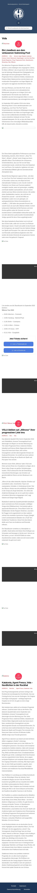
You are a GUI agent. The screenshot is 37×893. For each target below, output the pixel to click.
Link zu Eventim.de (19, 350)
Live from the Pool (29, 58)
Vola (9, 62)
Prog (13, 60)
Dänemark (13, 58)
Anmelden (27, 889)
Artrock (16, 56)
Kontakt (13, 886)
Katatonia (26, 688)
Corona (4, 58)
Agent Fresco (19, 688)
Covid (8, 58)
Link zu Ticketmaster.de (19, 344)
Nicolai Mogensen (7, 60)
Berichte (11, 688)
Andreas (5, 56)
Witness (13, 62)
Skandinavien (29, 60)
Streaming (4, 62)
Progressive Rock (20, 60)
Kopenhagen (20, 58)
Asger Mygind (22, 56)
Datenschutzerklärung (13, 889)
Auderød (29, 56)
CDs (10, 56)
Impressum (22, 886)
